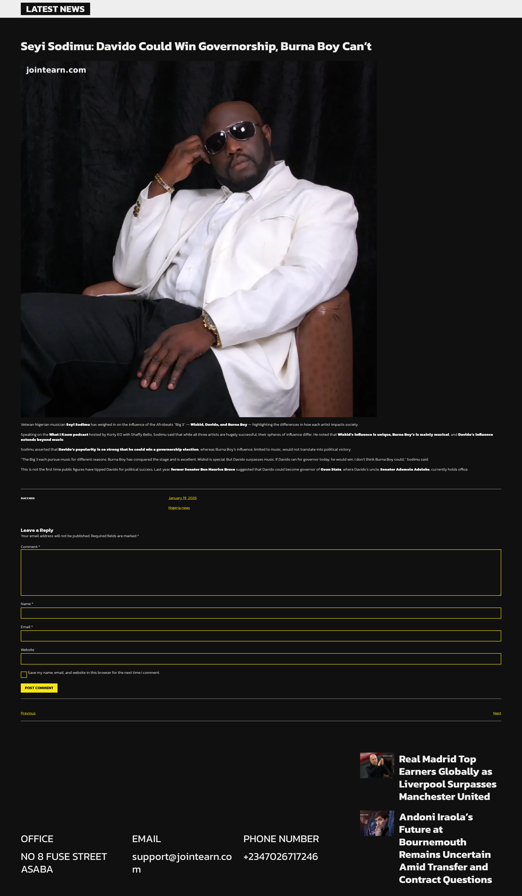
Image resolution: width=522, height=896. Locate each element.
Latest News (55, 8)
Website (27, 649)
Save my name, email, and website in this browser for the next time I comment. (94, 672)
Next (497, 713)
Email (27, 627)
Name (27, 604)
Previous (28, 713)
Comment (30, 547)
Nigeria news (179, 508)
